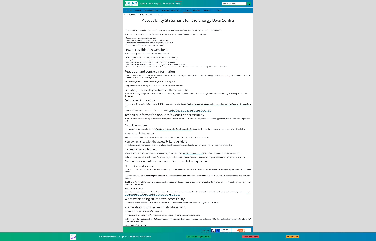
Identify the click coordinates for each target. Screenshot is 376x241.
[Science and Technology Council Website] (220, 230)
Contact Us (218, 10)
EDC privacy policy (292, 237)
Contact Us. (225, 75)
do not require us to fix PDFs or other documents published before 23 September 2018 (178, 176)
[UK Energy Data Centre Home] (131, 4)
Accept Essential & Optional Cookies (198, 237)
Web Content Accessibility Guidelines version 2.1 (174, 129)
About (178, 3)
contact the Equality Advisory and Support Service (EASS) (190, 110)
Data (150, 3)
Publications (168, 3)
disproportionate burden (192, 153)
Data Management (151, 10)
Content (138, 10)
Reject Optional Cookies (250, 237)
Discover (129, 10)
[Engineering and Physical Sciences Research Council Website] (241, 230)
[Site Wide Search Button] (249, 3)
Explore (143, 3)
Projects (158, 3)
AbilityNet (128, 86)
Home (126, 14)
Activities (196, 10)
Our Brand (207, 10)
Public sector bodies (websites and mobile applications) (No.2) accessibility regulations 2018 (188, 105)
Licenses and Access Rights (171, 10)
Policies (187, 10)
